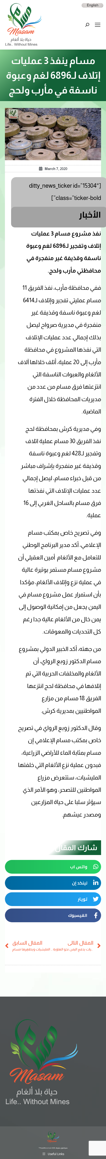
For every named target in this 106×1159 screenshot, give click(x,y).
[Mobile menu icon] (97, 24)
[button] (53, 867)
